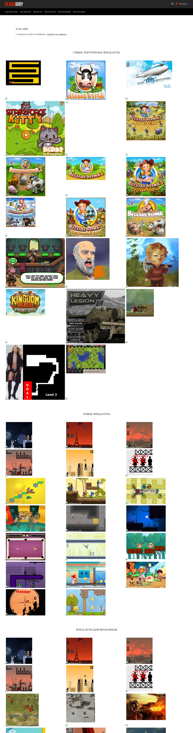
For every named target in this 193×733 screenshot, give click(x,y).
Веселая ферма (64, 12)
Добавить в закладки (53, 99)
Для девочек (25, 12)
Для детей (37, 12)
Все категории (79, 12)
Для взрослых (50, 12)
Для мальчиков (11, 12)
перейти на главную (56, 34)
